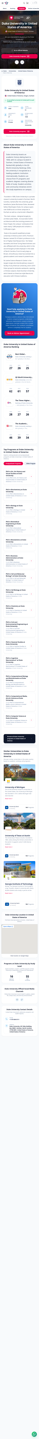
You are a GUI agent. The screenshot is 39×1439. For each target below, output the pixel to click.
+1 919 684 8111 (14, 1019)
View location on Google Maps (19, 956)
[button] (34, 3)
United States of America (25, 71)
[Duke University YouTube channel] (17, 999)
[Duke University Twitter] (22, 999)
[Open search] (24, 3)
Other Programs (31, 463)
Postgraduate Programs (13, 463)
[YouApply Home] (9, 3)
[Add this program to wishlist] (17, 62)
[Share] (22, 62)
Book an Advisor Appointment (20, 333)
